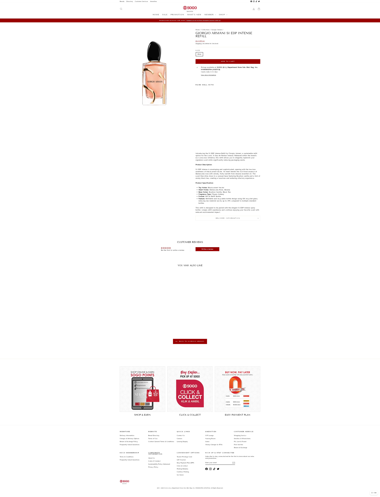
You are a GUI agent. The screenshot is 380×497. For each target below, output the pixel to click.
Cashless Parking (183, 472)
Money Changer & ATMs (213, 444)
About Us (151, 458)
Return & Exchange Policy (129, 441)
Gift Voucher (181, 460)
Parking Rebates (182, 469)
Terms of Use (152, 438)
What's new (194, 15)
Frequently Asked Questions (129, 444)
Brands (122, 1)
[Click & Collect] (190, 389)
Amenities (153, 1)
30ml (199, 54)
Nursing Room (210, 438)
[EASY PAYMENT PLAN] (237, 389)
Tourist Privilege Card (184, 457)
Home (156, 15)
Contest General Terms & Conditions (161, 441)
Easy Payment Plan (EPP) (185, 463)
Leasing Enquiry (182, 441)
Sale (165, 15)
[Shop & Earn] (142, 389)
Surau (207, 441)
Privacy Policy (153, 467)
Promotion (177, 15)
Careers (179, 438)
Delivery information (228, 218)
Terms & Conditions (126, 457)
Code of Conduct (154, 461)
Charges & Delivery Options (129, 438)
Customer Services (141, 1)
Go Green (180, 475)
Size (198, 50)
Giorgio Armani (216, 30)
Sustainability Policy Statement (159, 464)
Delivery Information (127, 435)
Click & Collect (182, 466)
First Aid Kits (238, 444)
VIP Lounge (209, 435)
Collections (206, 30)
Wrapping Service (240, 435)
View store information (208, 75)
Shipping (198, 43)
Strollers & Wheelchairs (242, 438)
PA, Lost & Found (240, 441)
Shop (222, 15)
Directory (129, 1)
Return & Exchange (240, 447)
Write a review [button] (207, 249)
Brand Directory (153, 435)
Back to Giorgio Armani (191, 341)
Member (209, 15)
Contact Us (181, 435)
